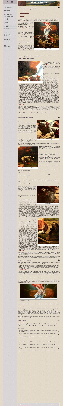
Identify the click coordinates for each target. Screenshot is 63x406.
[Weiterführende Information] (46, 64)
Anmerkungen (22, 16)
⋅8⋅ (44, 159)
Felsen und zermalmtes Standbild (25, 9)
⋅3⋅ (24, 34)
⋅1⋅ (23, 27)
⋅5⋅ (21, 144)
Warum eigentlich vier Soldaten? (25, 10)
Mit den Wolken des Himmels (24, 13)
